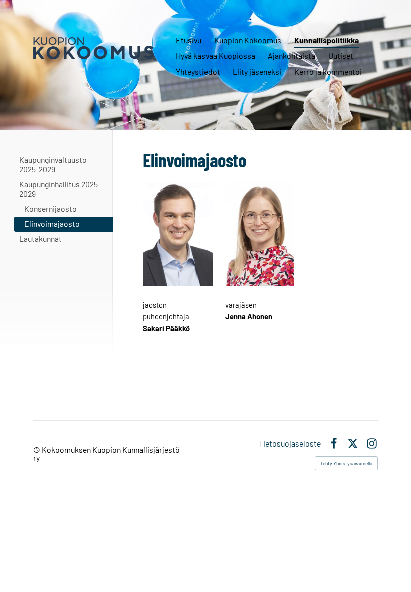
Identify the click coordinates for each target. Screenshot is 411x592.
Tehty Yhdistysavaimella (346, 463)
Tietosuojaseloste (290, 443)
